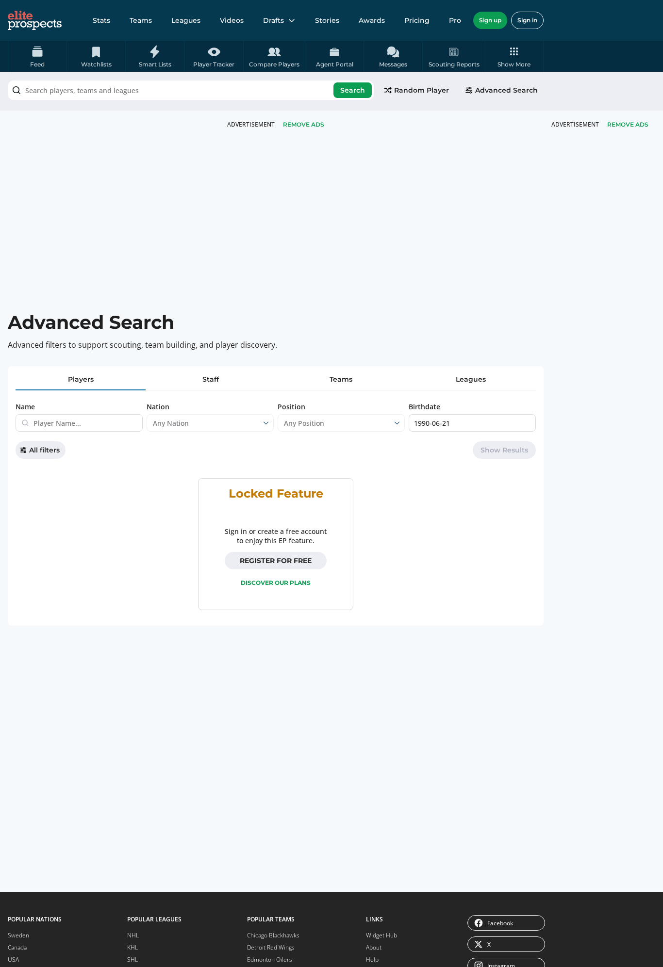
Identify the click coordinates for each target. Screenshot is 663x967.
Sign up (490, 20)
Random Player (421, 90)
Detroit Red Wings (271, 947)
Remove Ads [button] (627, 124)
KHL (132, 947)
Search (352, 90)
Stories (327, 20)
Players (81, 379)
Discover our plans (276, 582)
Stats (101, 20)
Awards (372, 20)
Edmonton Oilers (269, 959)
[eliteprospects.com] (35, 20)
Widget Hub (381, 935)
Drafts (273, 20)
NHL (133, 935)
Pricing (417, 20)
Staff (210, 379)
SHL (132, 959)
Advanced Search (506, 90)
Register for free (276, 560)
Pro (455, 20)
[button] (514, 56)
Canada (17, 947)
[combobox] (191, 90)
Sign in (527, 20)
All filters (44, 450)
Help (372, 959)
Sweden (18, 935)
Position (291, 406)
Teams (141, 20)
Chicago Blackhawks (273, 935)
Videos (232, 20)
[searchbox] (191, 90)
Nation (158, 406)
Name (25, 406)
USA (13, 959)
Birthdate (424, 406)
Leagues (185, 20)
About (373, 947)
